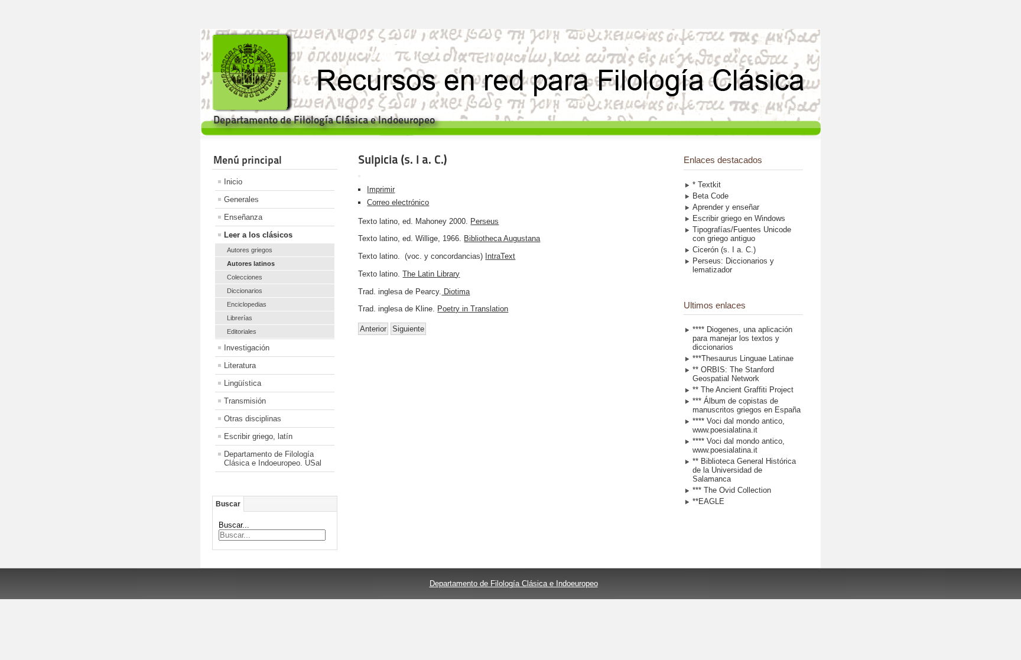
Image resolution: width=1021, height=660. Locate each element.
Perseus (484, 221)
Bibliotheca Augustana (502, 238)
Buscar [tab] (228, 504)
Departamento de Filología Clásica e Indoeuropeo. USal (272, 458)
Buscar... (234, 525)
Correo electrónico (398, 202)
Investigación (246, 347)
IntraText (500, 256)
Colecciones (244, 277)
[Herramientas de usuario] (359, 176)
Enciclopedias (246, 304)
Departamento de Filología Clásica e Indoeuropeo (514, 583)
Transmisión (245, 400)
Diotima (455, 291)
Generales (241, 199)
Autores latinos (251, 263)
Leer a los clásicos (258, 234)
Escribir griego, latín (258, 436)
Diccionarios (244, 290)
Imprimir (381, 189)
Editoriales (241, 331)
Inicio (233, 181)
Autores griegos (249, 249)
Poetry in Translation (472, 308)
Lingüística (242, 383)
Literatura (240, 365)
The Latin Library (431, 273)
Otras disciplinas (252, 418)
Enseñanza (243, 217)
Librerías (239, 317)
